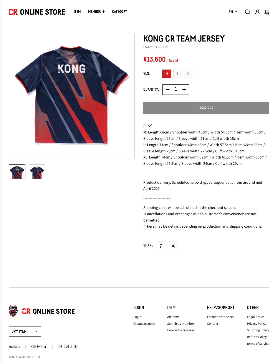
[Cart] (267, 12)
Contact (212, 323)
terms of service (258, 343)
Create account (144, 323)
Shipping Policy (258, 330)
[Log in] (257, 12)
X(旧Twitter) (39, 346)
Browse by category (181, 330)
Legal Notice (256, 317)
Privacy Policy (256, 323)
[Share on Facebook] (161, 245)
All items (173, 317)
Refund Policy (257, 337)
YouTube (14, 346)
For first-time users (220, 317)
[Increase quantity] (184, 90)
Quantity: (151, 89)
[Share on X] (173, 245)
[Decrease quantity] (168, 90)
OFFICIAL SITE (67, 346)
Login (137, 317)
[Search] (247, 12)
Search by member (180, 323)
